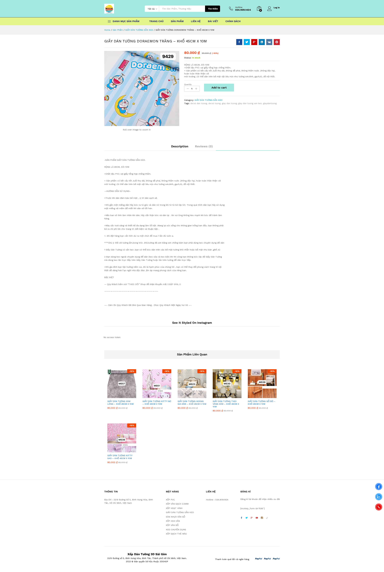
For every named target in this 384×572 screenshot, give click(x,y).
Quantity (188, 84)
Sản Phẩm (177, 21)
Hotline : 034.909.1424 (217, 499)
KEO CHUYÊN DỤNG (176, 529)
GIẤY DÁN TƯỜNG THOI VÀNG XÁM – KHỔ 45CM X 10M (226, 404)
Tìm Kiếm (213, 9)
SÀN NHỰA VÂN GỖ (175, 517)
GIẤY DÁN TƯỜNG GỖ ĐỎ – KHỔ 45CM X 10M (261, 402)
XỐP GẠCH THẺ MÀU (176, 533)
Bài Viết (213, 21)
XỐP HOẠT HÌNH (174, 508)
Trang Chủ (156, 21)
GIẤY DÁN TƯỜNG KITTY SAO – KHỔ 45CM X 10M (119, 456)
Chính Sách (233, 21)
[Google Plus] (251, 518)
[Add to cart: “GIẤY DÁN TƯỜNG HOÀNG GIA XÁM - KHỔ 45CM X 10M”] (188, 396)
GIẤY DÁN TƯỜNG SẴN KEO (208, 100)
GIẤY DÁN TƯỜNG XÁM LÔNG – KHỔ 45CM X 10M (120, 402)
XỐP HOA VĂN (173, 521)
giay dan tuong (229, 103)
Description (179, 146)
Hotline (238, 7)
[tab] (179, 148)
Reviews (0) (204, 146)
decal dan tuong (198, 103)
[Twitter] (246, 518)
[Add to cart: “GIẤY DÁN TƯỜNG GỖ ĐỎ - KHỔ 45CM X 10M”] (258, 396)
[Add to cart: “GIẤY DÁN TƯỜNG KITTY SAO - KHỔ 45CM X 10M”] (118, 450)
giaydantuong (270, 103)
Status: (187, 57)
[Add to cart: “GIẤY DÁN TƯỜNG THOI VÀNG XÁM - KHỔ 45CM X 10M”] (223, 396)
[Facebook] (241, 518)
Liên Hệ (196, 21)
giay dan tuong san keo (250, 103)
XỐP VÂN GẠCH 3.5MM (177, 504)
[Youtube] (256, 518)
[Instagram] (261, 518)
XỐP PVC (170, 499)
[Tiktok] (267, 518)
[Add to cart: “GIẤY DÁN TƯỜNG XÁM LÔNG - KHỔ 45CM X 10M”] (118, 396)
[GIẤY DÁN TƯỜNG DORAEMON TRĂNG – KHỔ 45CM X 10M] (239, 42)
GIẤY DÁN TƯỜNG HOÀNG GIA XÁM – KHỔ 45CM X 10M (192, 402)
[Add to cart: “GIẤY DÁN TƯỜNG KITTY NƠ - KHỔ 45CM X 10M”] (153, 396)
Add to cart (219, 87)
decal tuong (214, 103)
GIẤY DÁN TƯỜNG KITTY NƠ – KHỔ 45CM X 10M (156, 402)
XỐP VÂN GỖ (172, 525)
